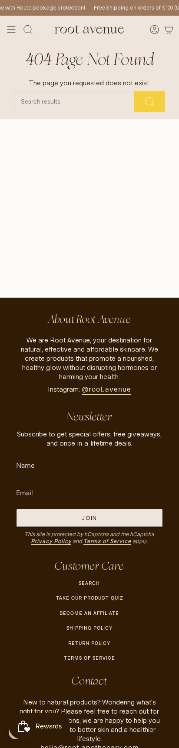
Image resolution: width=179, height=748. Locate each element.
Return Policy (89, 643)
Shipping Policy (89, 628)
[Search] (149, 101)
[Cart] (169, 29)
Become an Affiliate (89, 613)
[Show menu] (11, 29)
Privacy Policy (51, 541)
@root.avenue (106, 389)
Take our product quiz (89, 598)
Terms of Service (107, 541)
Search (89, 583)
